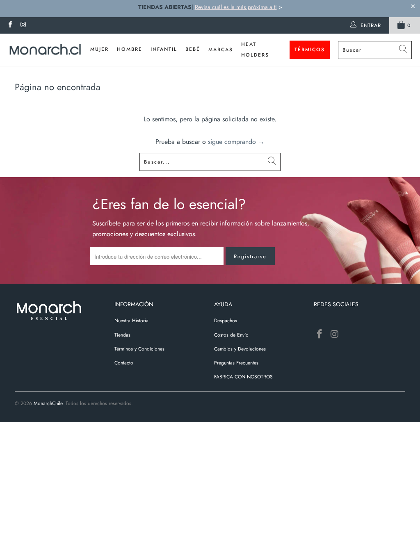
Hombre (129, 49)
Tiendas (122, 335)
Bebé (192, 49)
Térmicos (309, 49)
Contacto (123, 363)
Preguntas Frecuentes (236, 363)
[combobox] (375, 50)
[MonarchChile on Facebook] (9, 25)
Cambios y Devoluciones (240, 349)
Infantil (164, 49)
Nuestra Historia (131, 320)
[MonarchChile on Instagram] (22, 25)
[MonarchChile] (45, 50)
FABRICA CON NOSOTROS (243, 376)
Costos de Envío (231, 335)
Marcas (220, 49)
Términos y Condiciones (139, 349)
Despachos (225, 320)
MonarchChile (48, 403)
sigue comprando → (236, 141)
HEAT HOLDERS (255, 50)
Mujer (99, 49)
